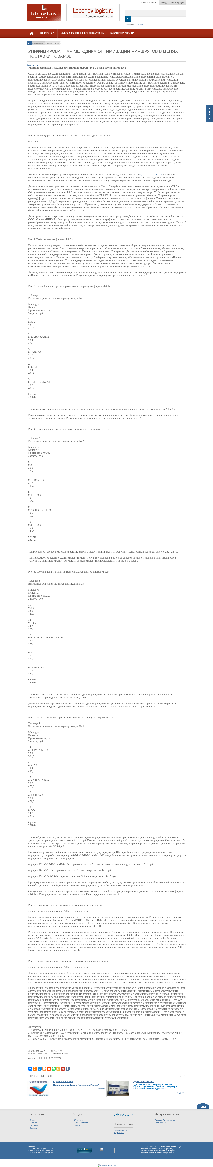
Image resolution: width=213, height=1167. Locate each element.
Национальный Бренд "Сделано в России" (76, 1085)
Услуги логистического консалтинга (82, 33)
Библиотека (38, 43)
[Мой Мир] (40, 1069)
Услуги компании (80, 1123)
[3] (43, 1057)
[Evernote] (54, 1069)
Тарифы (76, 1125)
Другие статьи (53, 43)
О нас (32, 1120)
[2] (40, 1057)
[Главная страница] (29, 43)
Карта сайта (119, 1133)
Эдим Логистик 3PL (143, 1081)
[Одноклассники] (35, 1069)
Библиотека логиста (122, 33)
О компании (47, 33)
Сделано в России (63, 1081)
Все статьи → (32, 65)
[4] (45, 1057)
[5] (48, 1057)
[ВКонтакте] (30, 1069)
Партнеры (34, 1125)
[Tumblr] (68, 1069)
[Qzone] (58, 1069)
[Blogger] (44, 1069)
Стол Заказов (160, 1123)
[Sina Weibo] (63, 1069)
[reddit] (49, 1069)
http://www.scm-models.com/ (150, 175)
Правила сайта (120, 1130)
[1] (38, 1057)
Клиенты (33, 1128)
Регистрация (177, 2)
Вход (164, 2)
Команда (33, 1123)
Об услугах (78, 1120)
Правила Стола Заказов (165, 1120)
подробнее (102, 1088)
